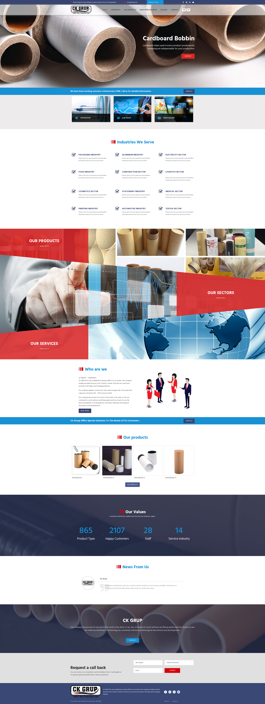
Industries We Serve (148, 10)
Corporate (115, 10)
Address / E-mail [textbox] (153, 2)
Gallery (163, 10)
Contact (175, 10)
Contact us (175, 701)
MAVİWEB (98, 701)
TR (184, 10)
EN (188, 10)
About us (167, 701)
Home (104, 10)
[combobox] (155, 2)
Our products (130, 10)
